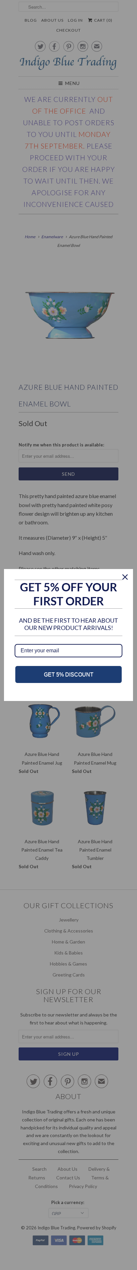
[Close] (125, 577)
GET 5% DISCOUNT (68, 674)
